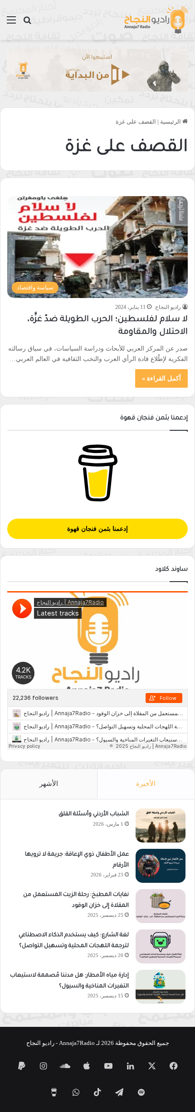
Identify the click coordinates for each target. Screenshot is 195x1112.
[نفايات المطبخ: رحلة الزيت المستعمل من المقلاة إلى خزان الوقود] (160, 906)
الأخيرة (146, 783)
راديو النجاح (168, 307)
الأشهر (48, 783)
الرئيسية (171, 121)
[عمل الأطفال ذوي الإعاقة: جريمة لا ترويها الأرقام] (160, 866)
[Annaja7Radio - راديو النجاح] (156, 20)
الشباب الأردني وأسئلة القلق (93, 814)
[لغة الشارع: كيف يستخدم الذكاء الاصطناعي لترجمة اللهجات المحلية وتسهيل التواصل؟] (160, 946)
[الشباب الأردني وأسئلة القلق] (160, 825)
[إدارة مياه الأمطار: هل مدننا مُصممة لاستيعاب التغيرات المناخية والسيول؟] (160, 987)
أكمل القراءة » (161, 378)
